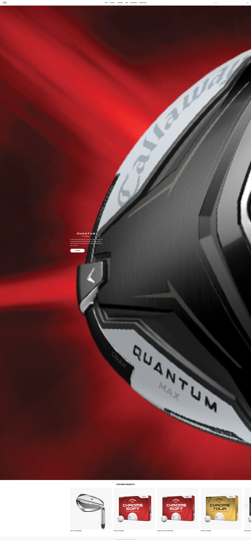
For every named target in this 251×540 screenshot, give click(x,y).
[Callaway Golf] (5, 3)
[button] (246, 505)
